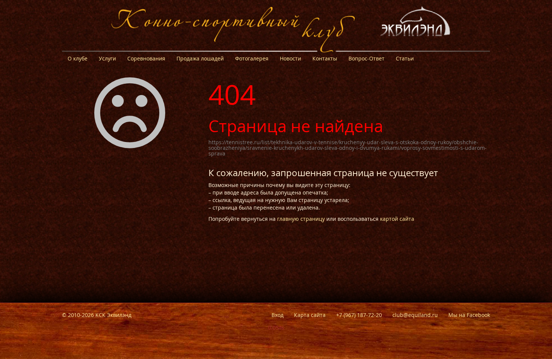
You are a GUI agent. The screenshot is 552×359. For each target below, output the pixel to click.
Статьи (405, 58)
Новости (290, 58)
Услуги (107, 58)
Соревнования (146, 58)
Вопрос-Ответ (366, 58)
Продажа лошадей (200, 58)
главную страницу (301, 218)
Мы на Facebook (469, 314)
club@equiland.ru (415, 314)
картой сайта (397, 218)
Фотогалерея (251, 58)
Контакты (324, 58)
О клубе (77, 58)
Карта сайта (310, 314)
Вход (277, 314)
